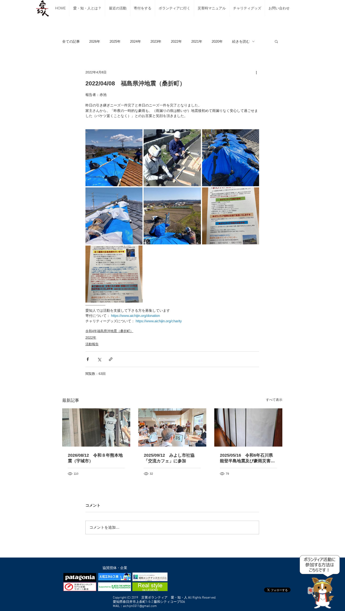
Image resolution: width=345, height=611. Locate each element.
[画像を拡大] (113, 157)
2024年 (135, 41)
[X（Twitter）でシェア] (99, 359)
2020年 (217, 41)
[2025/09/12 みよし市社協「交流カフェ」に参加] (172, 427)
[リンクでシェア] (110, 359)
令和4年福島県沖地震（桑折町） (109, 331)
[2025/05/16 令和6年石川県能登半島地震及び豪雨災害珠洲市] (248, 427)
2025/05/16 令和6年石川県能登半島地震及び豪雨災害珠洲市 (247, 458)
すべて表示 (274, 400)
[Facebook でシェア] (87, 359)
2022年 (176, 41)
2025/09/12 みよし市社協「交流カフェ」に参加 (169, 458)
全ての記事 (71, 41)
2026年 (94, 41)
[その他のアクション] (256, 72)
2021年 (196, 41)
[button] (276, 41)
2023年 (155, 41)
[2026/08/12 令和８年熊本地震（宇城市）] (96, 427)
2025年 (115, 41)
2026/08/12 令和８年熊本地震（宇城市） (95, 458)
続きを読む (241, 41)
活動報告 (92, 344)
